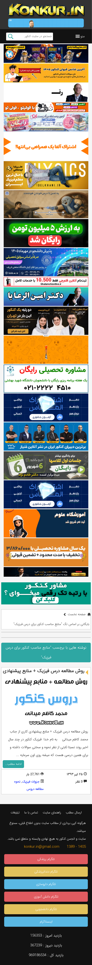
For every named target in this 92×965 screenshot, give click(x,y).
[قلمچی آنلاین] (46, 281)
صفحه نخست (77, 614)
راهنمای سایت (52, 812)
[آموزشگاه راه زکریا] (46, 571)
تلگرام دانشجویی (46, 909)
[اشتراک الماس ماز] (46, 407)
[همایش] (46, 321)
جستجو (10, 36)
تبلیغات (15, 812)
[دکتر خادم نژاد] (46, 465)
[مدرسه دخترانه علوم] (46, 523)
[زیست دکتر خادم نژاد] (46, 122)
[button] (82, 36)
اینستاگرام (46, 921)
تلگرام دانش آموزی (46, 896)
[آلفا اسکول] (46, 146)
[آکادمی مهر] (46, 350)
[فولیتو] (46, 107)
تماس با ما (31, 812)
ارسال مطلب (74, 812)
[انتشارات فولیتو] (46, 233)
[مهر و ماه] (46, 53)
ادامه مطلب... (13, 764)
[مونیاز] (46, 436)
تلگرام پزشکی (46, 859)
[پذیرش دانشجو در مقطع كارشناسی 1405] (46, 262)
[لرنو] (46, 204)
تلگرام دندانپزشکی (46, 871)
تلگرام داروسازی (46, 884)
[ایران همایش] (46, 379)
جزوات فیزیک (30, 781)
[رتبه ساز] (46, 92)
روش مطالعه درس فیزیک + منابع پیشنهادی (43, 671)
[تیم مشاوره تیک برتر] (46, 552)
